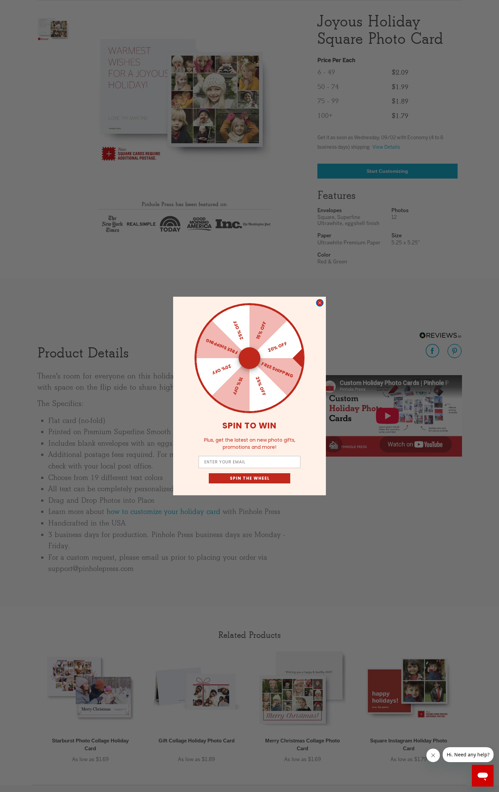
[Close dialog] (319, 302)
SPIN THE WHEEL (250, 478)
